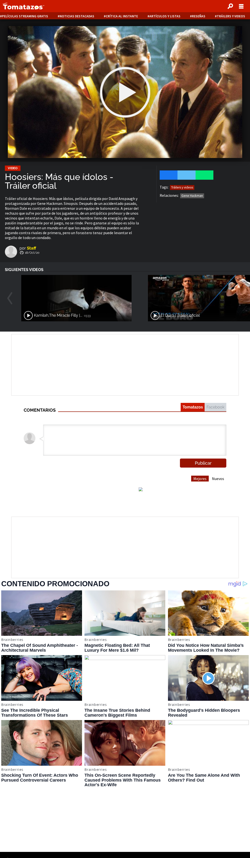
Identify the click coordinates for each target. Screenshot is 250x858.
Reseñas (198, 16)
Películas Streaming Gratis (25, 16)
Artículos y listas (164, 16)
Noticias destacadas (77, 16)
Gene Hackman (192, 196)
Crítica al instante (122, 16)
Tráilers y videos (231, 16)
